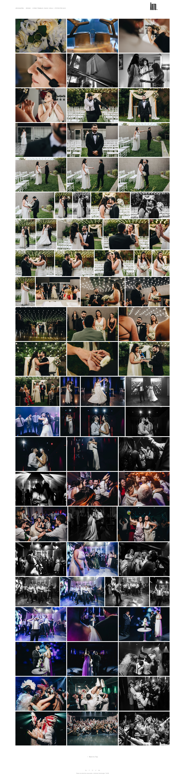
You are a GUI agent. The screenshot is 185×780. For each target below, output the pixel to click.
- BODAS (28, 8)
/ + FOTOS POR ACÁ (59, 8)
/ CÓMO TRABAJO (37, 8)
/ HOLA (50, 8)
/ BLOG (46, 8)
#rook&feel (19, 8)
